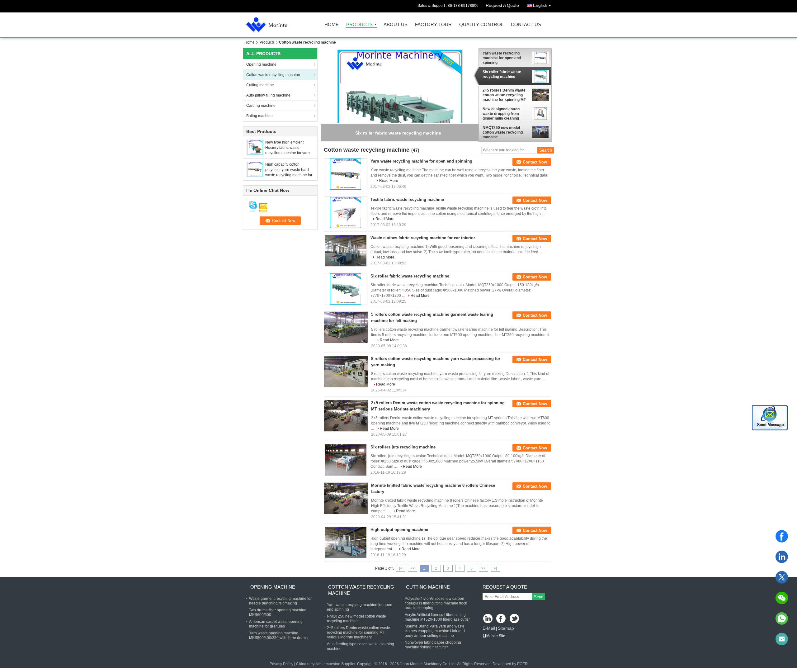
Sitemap (506, 628)
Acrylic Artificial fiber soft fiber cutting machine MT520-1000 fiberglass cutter (437, 617)
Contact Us (526, 24)
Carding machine (261, 105)
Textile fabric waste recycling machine (407, 199)
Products (359, 24)
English (540, 5)
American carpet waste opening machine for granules (276, 623)
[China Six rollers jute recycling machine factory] (345, 460)
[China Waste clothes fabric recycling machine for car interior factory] (345, 251)
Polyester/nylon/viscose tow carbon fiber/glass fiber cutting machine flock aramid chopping (436, 603)
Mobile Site (495, 636)
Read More (388, 180)
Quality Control (481, 24)
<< (412, 568)
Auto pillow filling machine (268, 95)
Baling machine (259, 116)
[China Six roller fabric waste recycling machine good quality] (400, 112)
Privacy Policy (281, 664)
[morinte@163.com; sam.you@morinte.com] (782, 639)
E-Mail (489, 628)
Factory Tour (433, 24)
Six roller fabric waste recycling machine (502, 74)
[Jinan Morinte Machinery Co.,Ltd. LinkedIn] (488, 619)
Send (538, 597)
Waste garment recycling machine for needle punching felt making (280, 600)
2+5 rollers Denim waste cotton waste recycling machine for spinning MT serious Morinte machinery (504, 95)
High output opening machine (399, 529)
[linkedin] (782, 557)
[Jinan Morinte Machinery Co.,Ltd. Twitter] (514, 619)
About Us (396, 24)
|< (400, 568)
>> (483, 568)
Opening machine (261, 64)
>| (495, 568)
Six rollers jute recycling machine (403, 447)
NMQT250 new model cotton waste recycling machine (503, 132)
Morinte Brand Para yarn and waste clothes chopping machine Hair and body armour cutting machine (435, 631)
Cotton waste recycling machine (273, 75)
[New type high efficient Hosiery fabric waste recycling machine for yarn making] (255, 147)
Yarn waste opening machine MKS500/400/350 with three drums (278, 635)
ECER (522, 664)
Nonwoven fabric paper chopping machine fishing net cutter (433, 644)
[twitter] (782, 577)
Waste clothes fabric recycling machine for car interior (422, 237)
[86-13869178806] (782, 618)
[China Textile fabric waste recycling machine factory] (345, 212)
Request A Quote (502, 5)
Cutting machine (260, 85)
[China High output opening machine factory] (345, 542)
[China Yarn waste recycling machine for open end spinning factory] (345, 174)
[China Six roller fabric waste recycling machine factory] (345, 289)
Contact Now (535, 162)
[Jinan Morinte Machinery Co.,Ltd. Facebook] (501, 619)
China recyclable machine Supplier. (326, 664)
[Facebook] (782, 536)
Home (331, 24)
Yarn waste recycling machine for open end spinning (502, 58)
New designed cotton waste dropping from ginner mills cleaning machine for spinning (501, 114)
